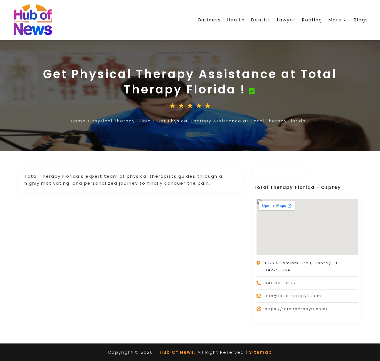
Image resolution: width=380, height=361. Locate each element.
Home (78, 121)
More (335, 20)
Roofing (312, 20)
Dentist (261, 20)
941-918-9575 (280, 283)
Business (209, 20)
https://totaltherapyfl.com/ (296, 308)
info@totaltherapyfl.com (293, 295)
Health (236, 20)
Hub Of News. (178, 352)
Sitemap (260, 352)
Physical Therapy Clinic (121, 121)
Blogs (361, 20)
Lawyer (286, 20)
